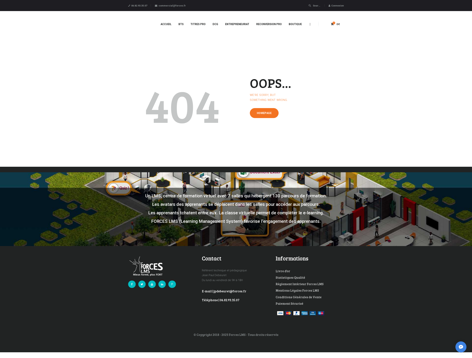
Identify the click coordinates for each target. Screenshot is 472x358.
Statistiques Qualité (290, 277)
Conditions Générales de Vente (299, 297)
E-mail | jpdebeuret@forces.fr (224, 291)
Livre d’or (283, 271)
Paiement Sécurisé (289, 303)
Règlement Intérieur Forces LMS (300, 284)
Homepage (264, 113)
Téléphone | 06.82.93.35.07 (220, 300)
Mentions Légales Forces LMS (297, 290)
